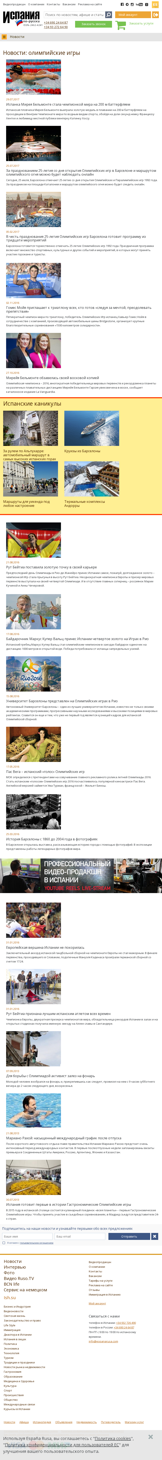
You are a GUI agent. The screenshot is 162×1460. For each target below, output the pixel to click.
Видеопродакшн (14, 4)
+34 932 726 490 (126, 1323)
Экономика (11, 1348)
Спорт (8, 1390)
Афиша (24, 1422)
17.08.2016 (12, 634)
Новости (17, 36)
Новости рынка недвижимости (24, 1367)
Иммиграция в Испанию (105, 1294)
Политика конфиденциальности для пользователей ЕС (62, 1445)
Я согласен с (30, 1242)
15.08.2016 (12, 696)
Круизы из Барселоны (82, 451)
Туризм (9, 1358)
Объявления (63, 1422)
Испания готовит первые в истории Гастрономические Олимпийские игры (68, 1204)
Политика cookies (113, 1438)
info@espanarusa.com (103, 1341)
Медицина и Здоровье (19, 1381)
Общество (11, 1400)
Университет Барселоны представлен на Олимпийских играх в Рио (62, 701)
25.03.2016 (12, 834)
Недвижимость (87, 1422)
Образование (13, 1376)
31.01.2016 (12, 942)
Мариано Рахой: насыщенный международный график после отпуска (63, 1138)
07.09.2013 (12, 1071)
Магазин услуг (134, 1422)
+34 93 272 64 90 (56, 27)
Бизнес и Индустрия (17, 1306)
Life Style (9, 1325)
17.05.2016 (12, 766)
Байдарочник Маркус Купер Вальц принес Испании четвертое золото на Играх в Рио (77, 638)
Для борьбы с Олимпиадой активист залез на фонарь (50, 1076)
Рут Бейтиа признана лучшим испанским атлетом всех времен (58, 1013)
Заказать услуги (141, 23)
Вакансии (69, 4)
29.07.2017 (12, 99)
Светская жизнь (14, 1316)
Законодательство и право (22, 1320)
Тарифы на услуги (100, 1280)
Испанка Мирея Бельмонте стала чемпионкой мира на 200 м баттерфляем (68, 104)
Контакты (53, 4)
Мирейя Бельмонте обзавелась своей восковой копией (52, 377)
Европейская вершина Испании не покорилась (45, 947)
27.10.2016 (12, 373)
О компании (36, 4)
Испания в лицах (15, 1339)
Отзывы (94, 1290)
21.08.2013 (12, 1133)
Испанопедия (42, 1422)
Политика (10, 1344)
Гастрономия (12, 1372)
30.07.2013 (12, 1200)
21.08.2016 (12, 562)
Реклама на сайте (90, 4)
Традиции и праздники (19, 1362)
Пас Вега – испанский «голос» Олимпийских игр (45, 771)
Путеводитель (111, 1422)
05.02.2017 (12, 232)
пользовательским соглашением (36, 1242)
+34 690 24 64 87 (56, 22)
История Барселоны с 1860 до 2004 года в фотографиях (51, 839)
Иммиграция (12, 1330)
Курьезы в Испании (17, 1409)
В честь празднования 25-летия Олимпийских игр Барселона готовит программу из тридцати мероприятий (76, 238)
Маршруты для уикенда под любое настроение (26, 503)
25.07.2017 (12, 166)
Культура (10, 1386)
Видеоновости (13, 1311)
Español (155, 3)
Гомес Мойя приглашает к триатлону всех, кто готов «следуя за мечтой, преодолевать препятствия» (78, 309)
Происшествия (14, 1395)
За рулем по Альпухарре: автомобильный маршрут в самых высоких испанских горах (29, 455)
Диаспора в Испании (18, 1334)
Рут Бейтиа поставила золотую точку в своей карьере (51, 567)
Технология (11, 1353)
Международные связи (19, 1404)
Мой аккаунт (97, 1303)
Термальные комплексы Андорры (84, 503)
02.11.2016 (12, 303)
